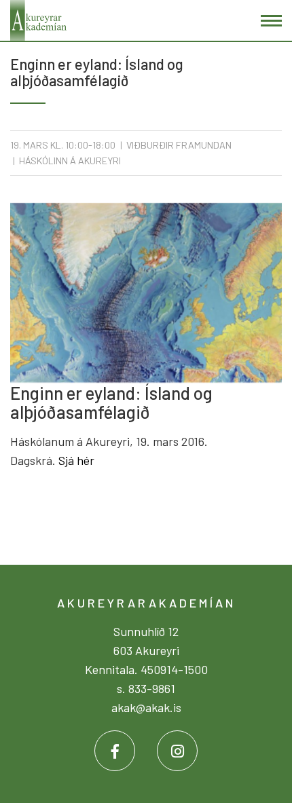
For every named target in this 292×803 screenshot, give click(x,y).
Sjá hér (76, 460)
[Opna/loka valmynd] (271, 20)
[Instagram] (177, 750)
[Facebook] (114, 750)
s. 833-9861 (146, 688)
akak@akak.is (146, 707)
